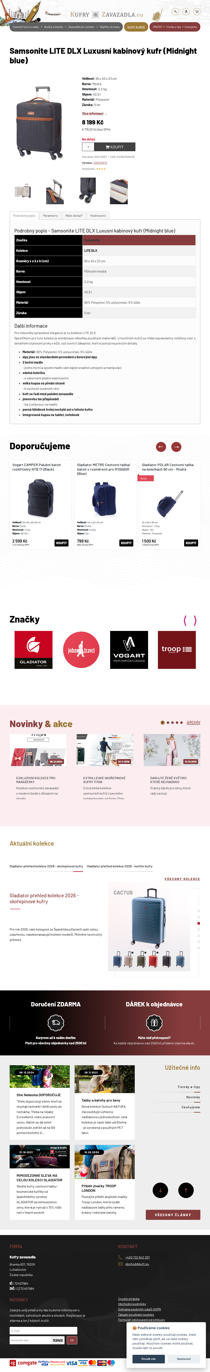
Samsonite (92, 240)
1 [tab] (163, 723)
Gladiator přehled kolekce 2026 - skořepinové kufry (46, 866)
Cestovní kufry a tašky (93, 5)
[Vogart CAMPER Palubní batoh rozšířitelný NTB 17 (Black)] (40, 504)
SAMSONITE (100, 162)
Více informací (92, 113)
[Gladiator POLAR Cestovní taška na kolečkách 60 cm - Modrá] (170, 504)
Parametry (50, 215)
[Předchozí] (186, 1190)
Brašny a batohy (53, 27)
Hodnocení (98, 215)
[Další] (160, 1190)
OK (72, 1340)
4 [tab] (177, 722)
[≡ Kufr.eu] (107, 16)
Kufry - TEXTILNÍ (159, 5)
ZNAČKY (157, 27)
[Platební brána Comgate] (24, 1363)
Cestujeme (191, 27)
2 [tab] (168, 722)
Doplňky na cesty (110, 27)
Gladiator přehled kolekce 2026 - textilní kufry (120, 866)
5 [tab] (181, 722)
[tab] (24, 216)
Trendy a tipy (173, 27)
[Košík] (196, 11)
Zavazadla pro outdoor (81, 27)
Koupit (117, 146)
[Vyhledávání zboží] (175, 11)
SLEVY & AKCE (136, 27)
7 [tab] (198, 948)
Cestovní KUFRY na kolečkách (128, 5)
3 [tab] (172, 722)
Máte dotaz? (73, 215)
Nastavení (184, 1359)
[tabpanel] (38, 770)
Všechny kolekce (182, 879)
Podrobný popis (24, 215)
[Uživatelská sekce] (186, 11)
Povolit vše (149, 1359)
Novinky (193, 1097)
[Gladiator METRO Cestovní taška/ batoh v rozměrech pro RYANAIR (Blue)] (105, 504)
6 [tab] (198, 942)
